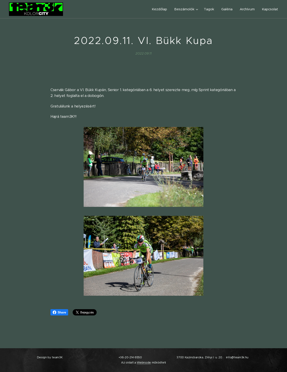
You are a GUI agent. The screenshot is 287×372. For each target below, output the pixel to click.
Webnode (144, 362)
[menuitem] (161, 9)
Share (62, 312)
